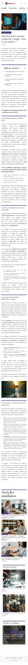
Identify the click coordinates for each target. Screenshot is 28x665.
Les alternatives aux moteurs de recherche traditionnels (14, 84)
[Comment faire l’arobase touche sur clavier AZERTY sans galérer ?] (14, 549)
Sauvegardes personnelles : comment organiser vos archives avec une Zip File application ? (13, 537)
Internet (5, 611)
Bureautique (4, 513)
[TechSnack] (10, 3)
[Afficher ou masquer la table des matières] (22, 68)
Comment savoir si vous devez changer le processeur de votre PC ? (13, 589)
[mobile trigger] (2, 3)
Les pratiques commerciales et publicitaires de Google (14, 79)
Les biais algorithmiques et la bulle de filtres (14, 71)
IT (4, 586)
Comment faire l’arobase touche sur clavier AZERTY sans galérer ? (12, 558)
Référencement (6, 32)
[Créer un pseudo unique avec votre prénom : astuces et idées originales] (14, 603)
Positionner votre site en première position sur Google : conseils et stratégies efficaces (14, 169)
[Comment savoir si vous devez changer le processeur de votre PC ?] (14, 578)
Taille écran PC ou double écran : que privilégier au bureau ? (12, 516)
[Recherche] (21, 3)
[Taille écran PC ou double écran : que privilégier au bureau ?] (14, 506)
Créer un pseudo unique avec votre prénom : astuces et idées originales (13, 614)
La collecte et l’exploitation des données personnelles (13, 75)
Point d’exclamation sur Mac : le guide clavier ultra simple (14, 635)
